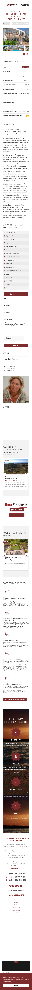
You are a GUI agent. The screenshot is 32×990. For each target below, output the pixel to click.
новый (5, 541)
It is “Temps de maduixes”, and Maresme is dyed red (15, 619)
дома (16, 900)
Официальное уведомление (16, 918)
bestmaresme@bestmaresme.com (12, 361)
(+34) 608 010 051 (16, 510)
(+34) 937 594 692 (17, 515)
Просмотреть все (9, 455)
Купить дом (16, 910)
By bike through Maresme (13, 684)
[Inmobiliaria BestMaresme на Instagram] (11, 400)
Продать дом (16, 907)
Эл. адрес (7, 305)
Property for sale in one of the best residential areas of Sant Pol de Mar (16, 661)
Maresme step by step (11, 640)
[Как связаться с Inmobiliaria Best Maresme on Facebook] (9, 400)
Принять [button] (16, 985)
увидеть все (8, 535)
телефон (7, 312)
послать (16, 345)
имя (5, 298)
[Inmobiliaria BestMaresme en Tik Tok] (16, 886)
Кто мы (16, 905)
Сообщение (8, 319)
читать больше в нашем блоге (14, 699)
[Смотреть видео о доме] (27, 55)
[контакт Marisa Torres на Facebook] (6, 400)
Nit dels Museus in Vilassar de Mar (14, 599)
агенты (16, 902)
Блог (16, 915)
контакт (16, 913)
